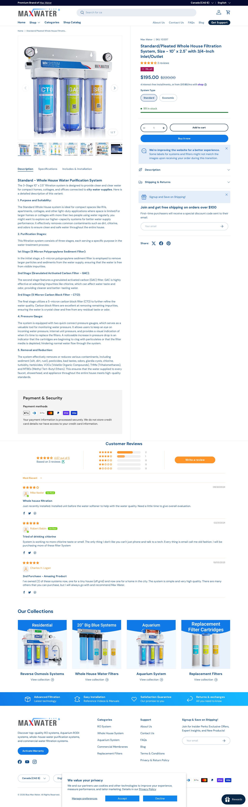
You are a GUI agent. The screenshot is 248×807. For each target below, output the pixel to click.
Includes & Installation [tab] (77, 169)
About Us (159, 22)
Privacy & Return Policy (154, 760)
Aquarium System (151, 674)
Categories (52, 22)
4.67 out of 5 (62, 458)
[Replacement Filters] (205, 644)
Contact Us (176, 22)
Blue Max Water (32, 794)
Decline (160, 798)
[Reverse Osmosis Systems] (42, 644)
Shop (33, 22)
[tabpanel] (70, 278)
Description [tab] (25, 169)
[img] (31, 487)
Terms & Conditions (152, 753)
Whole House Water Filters (97, 674)
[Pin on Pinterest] (168, 243)
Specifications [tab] (47, 169)
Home (21, 22)
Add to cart (199, 127)
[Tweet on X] (153, 243)
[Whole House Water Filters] (96, 644)
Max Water (46, 2)
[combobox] (136, 12)
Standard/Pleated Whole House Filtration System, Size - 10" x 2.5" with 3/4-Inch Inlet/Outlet (46, 31)
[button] (228, 12)
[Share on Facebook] (161, 243)
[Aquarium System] (151, 644)
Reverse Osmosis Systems (42, 674)
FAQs (191, 22)
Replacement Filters (205, 674)
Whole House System (110, 733)
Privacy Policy (147, 789)
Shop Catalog (72, 22)
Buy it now (184, 138)
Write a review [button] (195, 460)
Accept (122, 798)
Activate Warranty (33, 750)
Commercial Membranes (112, 746)
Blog (201, 22)
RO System (104, 726)
